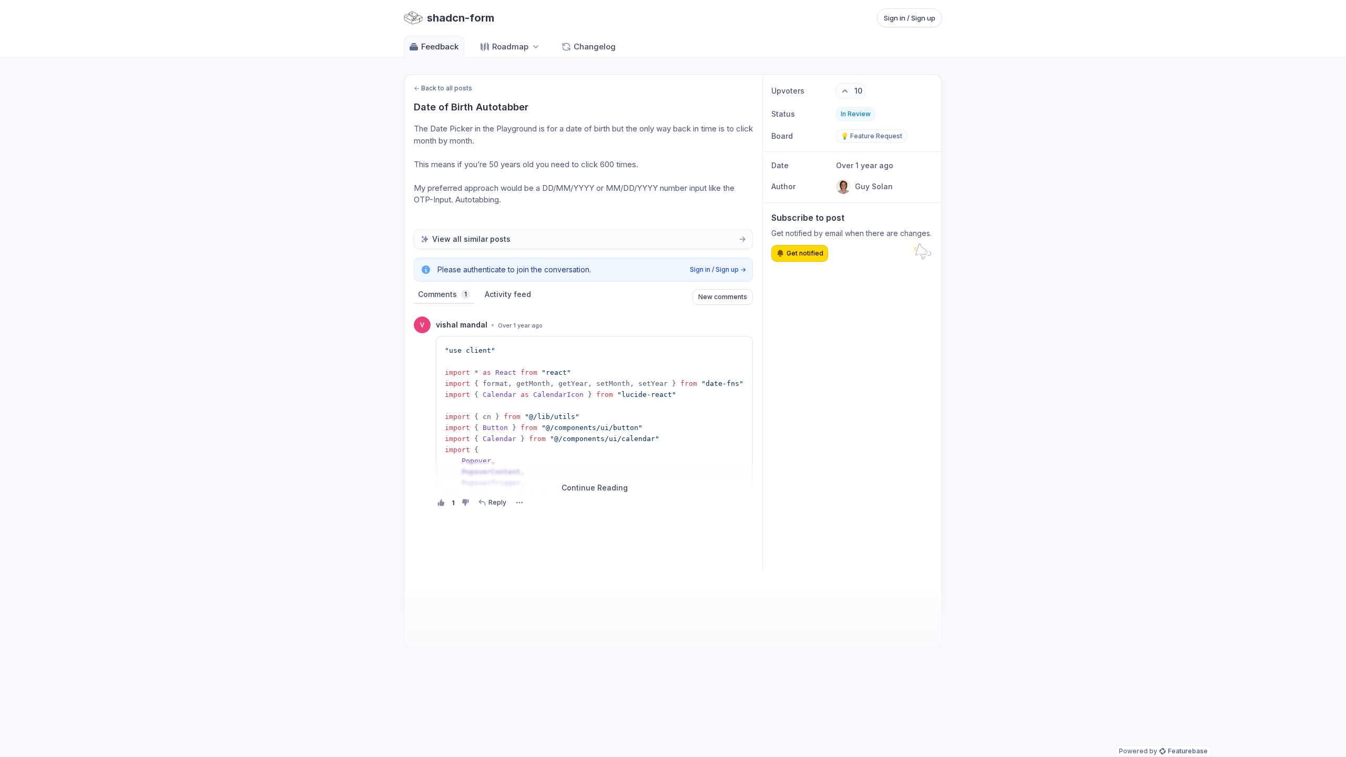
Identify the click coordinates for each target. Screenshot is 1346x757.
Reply (497, 502)
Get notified (805, 253)
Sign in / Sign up (909, 18)
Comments (442, 294)
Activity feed (508, 294)
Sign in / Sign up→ (718, 269)
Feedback (439, 47)
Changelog (595, 47)
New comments (722, 297)
